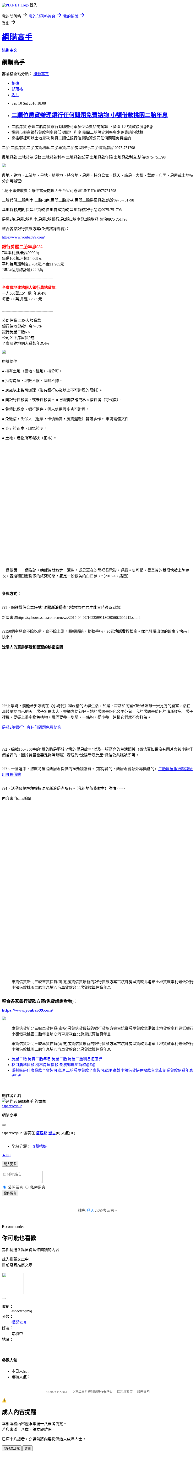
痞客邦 (41, 1133)
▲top (6, 1155)
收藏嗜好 (39, 1146)
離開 (27, 1448)
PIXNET (62, 1392)
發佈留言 (10, 1193)
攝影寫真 (41, 74)
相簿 (15, 83)
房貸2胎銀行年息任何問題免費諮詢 (31, 727)
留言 (52, 1133)
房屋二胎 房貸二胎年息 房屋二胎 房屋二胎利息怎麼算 (56, 1059)
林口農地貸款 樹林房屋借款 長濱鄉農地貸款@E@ (53, 1065)
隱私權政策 (125, 1392)
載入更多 (10, 1164)
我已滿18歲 (12, 1448)
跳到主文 (9, 50)
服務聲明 (143, 1392)
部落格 (17, 89)
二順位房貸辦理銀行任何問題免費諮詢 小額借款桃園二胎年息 (89, 115)
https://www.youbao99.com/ (23, 237)
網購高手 (17, 37)
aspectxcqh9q (12, 1106)
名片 (15, 95)
